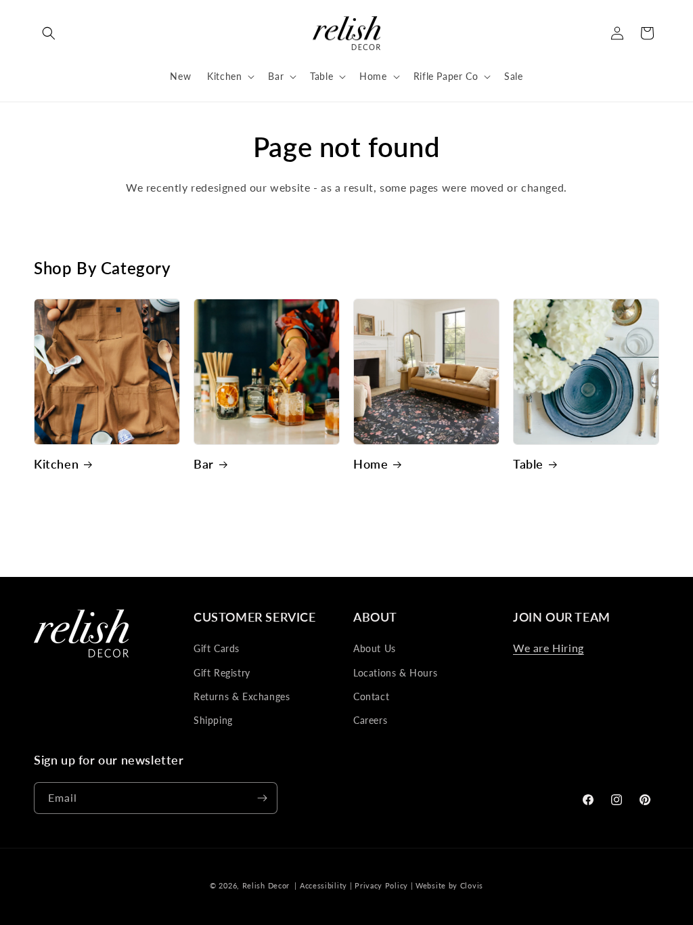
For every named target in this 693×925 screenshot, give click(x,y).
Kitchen (56, 463)
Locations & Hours (395, 673)
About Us (374, 648)
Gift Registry (222, 673)
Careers (370, 720)
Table (528, 463)
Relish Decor (266, 885)
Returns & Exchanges (242, 696)
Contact (371, 696)
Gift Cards (217, 648)
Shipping (213, 720)
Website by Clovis (449, 885)
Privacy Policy (381, 885)
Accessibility (323, 885)
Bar (204, 463)
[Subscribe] (262, 798)
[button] (49, 33)
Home (370, 463)
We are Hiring (548, 647)
